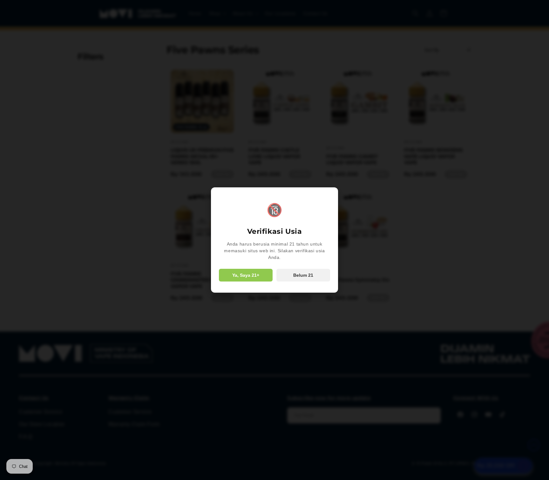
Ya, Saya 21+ (245, 275)
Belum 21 (303, 275)
